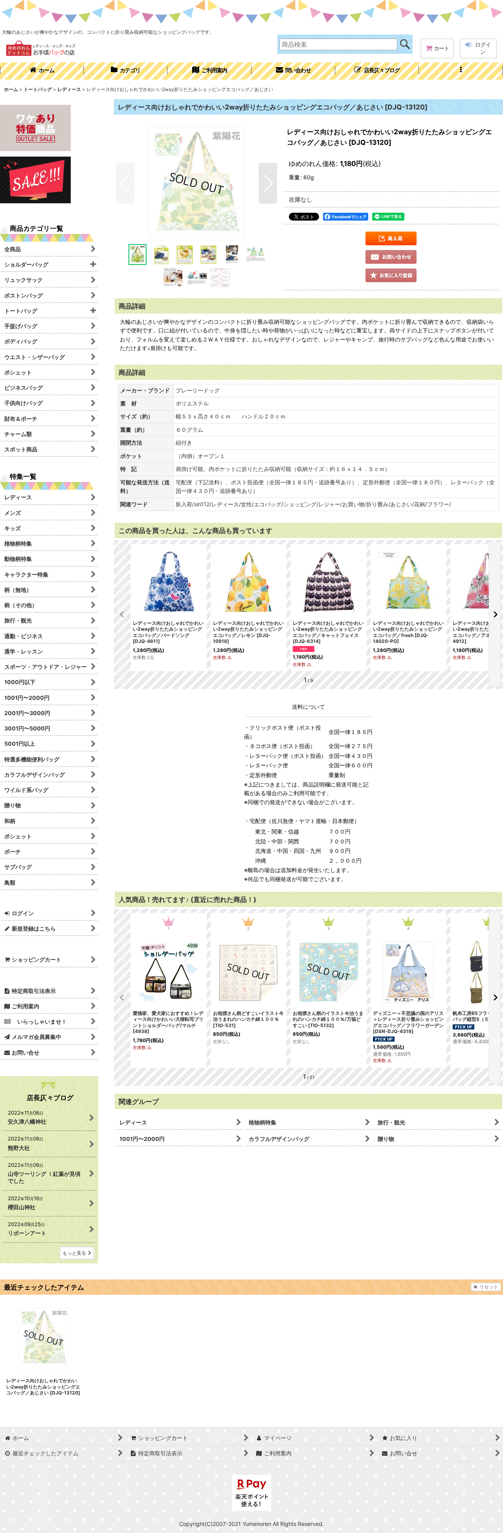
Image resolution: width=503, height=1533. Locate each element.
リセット (488, 1287)
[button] (461, 71)
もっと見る (74, 1253)
